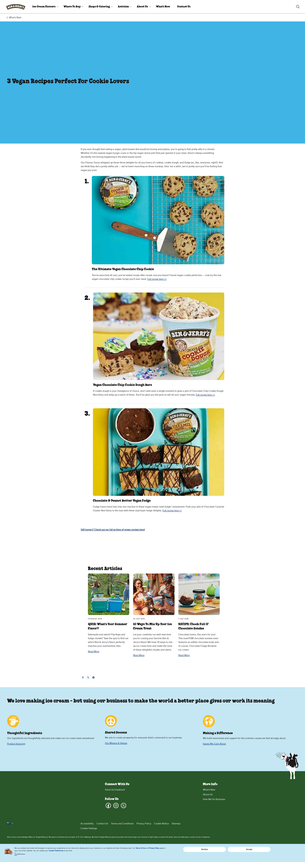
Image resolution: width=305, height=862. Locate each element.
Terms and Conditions (122, 823)
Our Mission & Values (116, 743)
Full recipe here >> (157, 279)
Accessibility (87, 823)
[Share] (83, 677)
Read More (93, 651)
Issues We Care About (214, 743)
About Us (142, 6)
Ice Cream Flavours (44, 6)
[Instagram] (116, 805)
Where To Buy (72, 6)
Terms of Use (140, 848)
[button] (10, 823)
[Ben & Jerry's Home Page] (16, 6)
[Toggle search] (298, 6)
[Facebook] (108, 805)
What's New (163, 6)
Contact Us (184, 6)
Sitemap (176, 823)
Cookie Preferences (56, 851)
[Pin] (93, 677)
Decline (204, 849)
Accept (249, 849)
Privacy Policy (144, 823)
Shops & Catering (99, 6)
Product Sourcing (16, 743)
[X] (123, 805)
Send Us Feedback (115, 789)
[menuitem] (44, 6)
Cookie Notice (161, 823)
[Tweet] (88, 677)
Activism (123, 6)
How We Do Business (214, 799)
